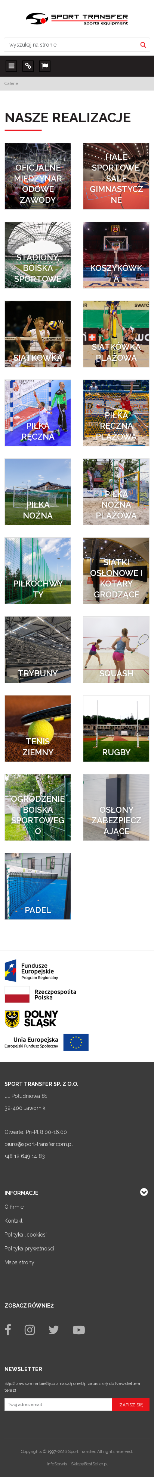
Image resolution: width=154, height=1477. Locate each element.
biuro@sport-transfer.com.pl (38, 1144)
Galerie (11, 83)
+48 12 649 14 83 (24, 1156)
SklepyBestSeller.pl (89, 1464)
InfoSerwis (57, 1464)
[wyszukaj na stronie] (143, 44)
